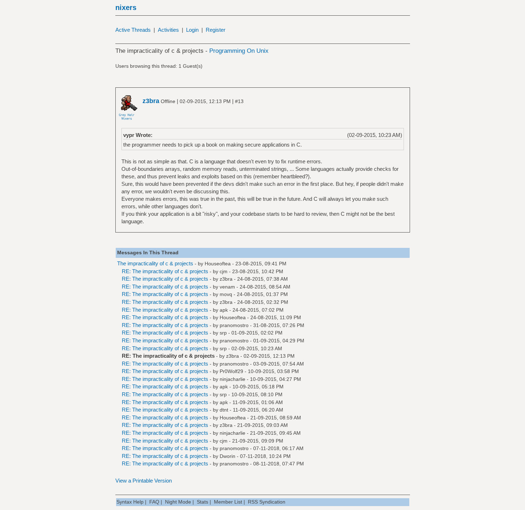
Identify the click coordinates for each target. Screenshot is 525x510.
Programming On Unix (239, 50)
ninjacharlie (232, 379)
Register (215, 30)
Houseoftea (218, 263)
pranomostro (234, 325)
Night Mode (178, 502)
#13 (239, 101)
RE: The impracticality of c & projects (165, 271)
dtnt (224, 410)
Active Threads (133, 30)
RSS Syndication (266, 502)
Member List (228, 502)
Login (192, 30)
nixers (125, 7)
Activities (168, 30)
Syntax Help (130, 502)
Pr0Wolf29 (231, 371)
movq (226, 294)
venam (227, 287)
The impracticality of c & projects (155, 263)
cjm (224, 271)
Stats (202, 502)
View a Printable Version (143, 481)
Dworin (227, 456)
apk (224, 310)
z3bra (226, 279)
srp (223, 333)
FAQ (154, 502)
